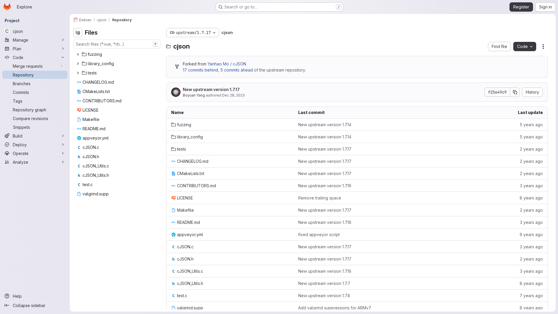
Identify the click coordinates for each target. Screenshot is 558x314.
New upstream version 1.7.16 (324, 185)
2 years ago (531, 149)
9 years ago (531, 234)
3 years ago (531, 185)
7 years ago (531, 295)
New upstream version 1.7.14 (324, 124)
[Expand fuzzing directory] (77, 54)
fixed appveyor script (319, 234)
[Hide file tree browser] (78, 32)
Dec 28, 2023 (233, 95)
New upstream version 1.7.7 (324, 283)
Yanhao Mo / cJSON (227, 63)
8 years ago (531, 197)
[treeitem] (117, 54)
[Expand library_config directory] (77, 63)
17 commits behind (200, 69)
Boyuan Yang (194, 95)
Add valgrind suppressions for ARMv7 (334, 307)
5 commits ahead (236, 69)
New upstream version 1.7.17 (211, 89)
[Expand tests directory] (77, 72)
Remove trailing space (319, 197)
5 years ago (531, 124)
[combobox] (116, 44)
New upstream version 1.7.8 (324, 295)
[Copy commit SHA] (515, 92)
